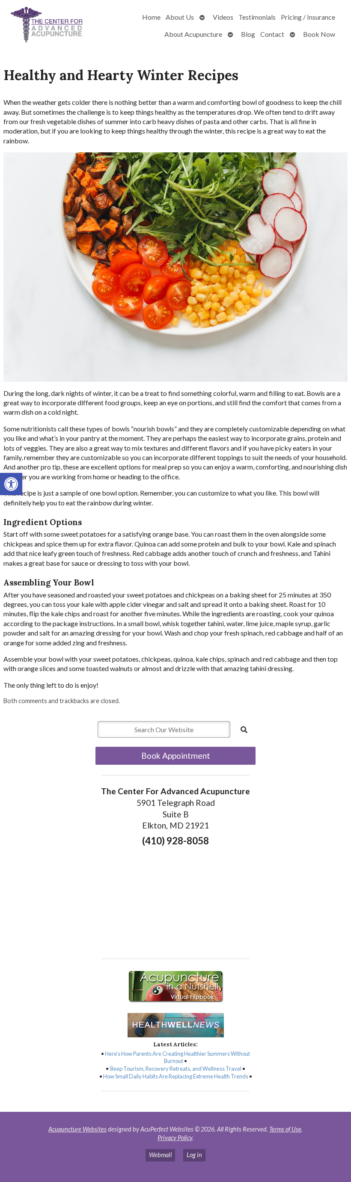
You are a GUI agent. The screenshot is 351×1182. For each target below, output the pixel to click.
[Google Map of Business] (175, 900)
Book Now (319, 34)
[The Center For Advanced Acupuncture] (48, 26)
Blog (248, 34)
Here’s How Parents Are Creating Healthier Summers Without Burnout (177, 1057)
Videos (223, 17)
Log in (194, 1154)
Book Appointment (175, 755)
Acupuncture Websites (77, 1129)
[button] (11, 484)
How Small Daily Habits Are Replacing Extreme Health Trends (175, 1076)
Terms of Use (285, 1129)
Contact (272, 34)
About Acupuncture (193, 34)
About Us (180, 17)
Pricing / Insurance (308, 17)
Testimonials (257, 17)
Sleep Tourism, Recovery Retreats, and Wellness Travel (175, 1068)
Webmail (160, 1154)
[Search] (244, 729)
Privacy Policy (175, 1137)
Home (151, 17)
